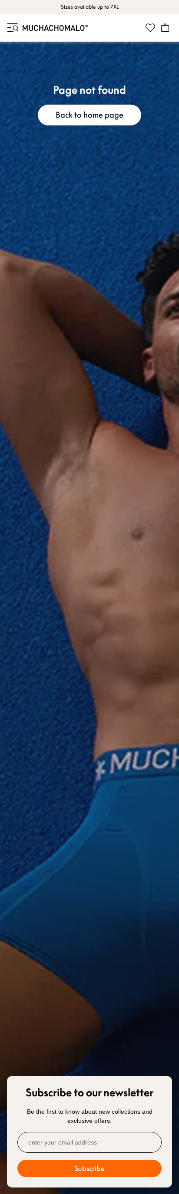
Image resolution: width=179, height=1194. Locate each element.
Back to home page (89, 115)
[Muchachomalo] (55, 27)
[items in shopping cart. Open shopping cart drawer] (165, 27)
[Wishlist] (150, 27)
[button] (12, 28)
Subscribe (89, 1168)
